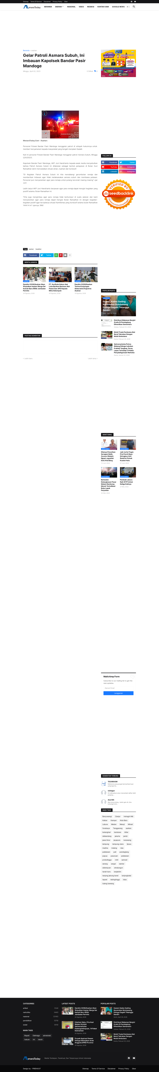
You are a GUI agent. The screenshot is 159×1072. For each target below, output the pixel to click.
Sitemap (25, 1)
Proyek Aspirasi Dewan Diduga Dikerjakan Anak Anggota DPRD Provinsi (84, 1040)
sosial (40, 1025)
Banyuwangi (107, 816)
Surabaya (106, 828)
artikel (40, 1008)
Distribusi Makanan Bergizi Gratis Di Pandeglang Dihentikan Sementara (124, 322)
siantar (121, 864)
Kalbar (104, 820)
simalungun (118, 868)
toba (125, 880)
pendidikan (40, 1021)
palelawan (106, 852)
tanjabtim (117, 872)
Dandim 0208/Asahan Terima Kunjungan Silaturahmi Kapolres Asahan (83, 287)
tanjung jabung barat (110, 876)
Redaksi (90, 7)
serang (105, 864)
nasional (40, 1016)
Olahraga (36, 1035)
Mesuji (122, 824)
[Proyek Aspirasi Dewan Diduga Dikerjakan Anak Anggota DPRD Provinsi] (67, 1041)
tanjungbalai (126, 876)
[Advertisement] (79, 30)
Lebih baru (28, 358)
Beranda (48, 7)
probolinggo (107, 860)
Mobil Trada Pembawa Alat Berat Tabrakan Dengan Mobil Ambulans (124, 334)
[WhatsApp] (56, 255)
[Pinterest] (61, 255)
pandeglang (124, 852)
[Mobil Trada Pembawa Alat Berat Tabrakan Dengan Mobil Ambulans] (106, 335)
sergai (113, 864)
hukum (27, 1039)
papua (104, 856)
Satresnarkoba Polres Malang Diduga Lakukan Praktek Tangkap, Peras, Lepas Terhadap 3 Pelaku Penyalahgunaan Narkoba (124, 348)
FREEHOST (36, 1069)
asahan (34, 50)
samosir (124, 860)
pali (114, 852)
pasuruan (114, 856)
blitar (126, 832)
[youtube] (135, 1)
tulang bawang (108, 883)
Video (81, 7)
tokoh (40, 1039)
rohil (116, 860)
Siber (66, 1)
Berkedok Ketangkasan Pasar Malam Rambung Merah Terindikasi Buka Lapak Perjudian (108, 485)
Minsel (130, 824)
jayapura (117, 840)
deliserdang (106, 836)
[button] (128, 7)
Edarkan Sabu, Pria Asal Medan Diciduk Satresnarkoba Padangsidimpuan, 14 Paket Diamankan (86, 1026)
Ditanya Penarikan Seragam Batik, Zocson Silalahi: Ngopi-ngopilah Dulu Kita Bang (108, 456)
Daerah (58, 7)
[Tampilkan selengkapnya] (70, 255)
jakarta (117, 836)
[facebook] (131, 1)
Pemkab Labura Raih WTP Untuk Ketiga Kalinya (126, 482)
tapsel (104, 880)
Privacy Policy (57, 1)
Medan (113, 824)
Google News (118, 7)
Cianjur (117, 816)
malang (114, 848)
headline (38, 249)
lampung (105, 844)
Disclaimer (47, 1)
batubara (117, 832)
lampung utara (117, 844)
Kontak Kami (103, 7)
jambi (125, 836)
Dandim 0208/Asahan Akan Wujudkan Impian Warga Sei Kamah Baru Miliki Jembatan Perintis (34, 287)
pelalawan (125, 856)
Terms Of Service (36, 1)
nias (121, 848)
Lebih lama (92, 358)
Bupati (26, 1035)
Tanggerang (117, 828)
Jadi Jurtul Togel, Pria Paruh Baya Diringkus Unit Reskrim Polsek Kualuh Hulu (127, 456)
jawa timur (106, 840)
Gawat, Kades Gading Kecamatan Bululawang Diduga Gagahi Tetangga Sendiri (123, 1011)
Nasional (71, 7)
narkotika (40, 1012)
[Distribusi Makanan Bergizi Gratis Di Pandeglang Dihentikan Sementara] (106, 323)
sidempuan (106, 868)
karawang (127, 840)
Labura (105, 824)
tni (34, 1039)
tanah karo (106, 872)
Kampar (114, 820)
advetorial (47, 1035)
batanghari (106, 832)
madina (105, 848)
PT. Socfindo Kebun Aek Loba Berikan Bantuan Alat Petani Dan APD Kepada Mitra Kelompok (59, 287)
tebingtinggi (115, 880)
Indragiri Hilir (128, 816)
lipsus (129, 844)
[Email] (65, 255)
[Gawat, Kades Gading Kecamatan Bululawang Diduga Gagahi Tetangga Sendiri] (106, 1011)
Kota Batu (123, 820)
